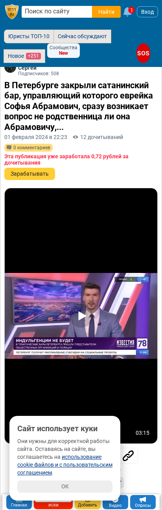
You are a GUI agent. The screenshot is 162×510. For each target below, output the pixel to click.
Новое (23, 56)
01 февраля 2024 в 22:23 (35, 137)
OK (65, 486)
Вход (147, 12)
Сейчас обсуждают (82, 36)
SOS (143, 53)
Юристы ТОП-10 (29, 36)
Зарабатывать (30, 174)
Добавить (87, 505)
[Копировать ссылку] (128, 456)
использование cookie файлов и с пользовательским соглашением (64, 465)
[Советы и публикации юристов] (12, 12)
